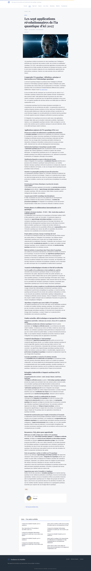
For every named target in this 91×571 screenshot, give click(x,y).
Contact (81, 559)
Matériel (58, 6)
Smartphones (64, 6)
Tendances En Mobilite (18, 559)
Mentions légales (74, 559)
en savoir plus (43, 89)
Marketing (52, 6)
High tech (34, 6)
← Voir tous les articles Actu (31, 507)
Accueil (25, 6)
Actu (30, 6)
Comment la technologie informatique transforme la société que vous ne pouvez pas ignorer (32, 534)
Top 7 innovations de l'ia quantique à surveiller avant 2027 (30, 528)
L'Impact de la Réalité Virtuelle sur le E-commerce (31, 524)
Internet (40, 6)
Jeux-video (45, 6)
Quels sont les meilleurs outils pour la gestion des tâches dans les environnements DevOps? (58, 524)
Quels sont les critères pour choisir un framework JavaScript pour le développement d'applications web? (58, 547)
